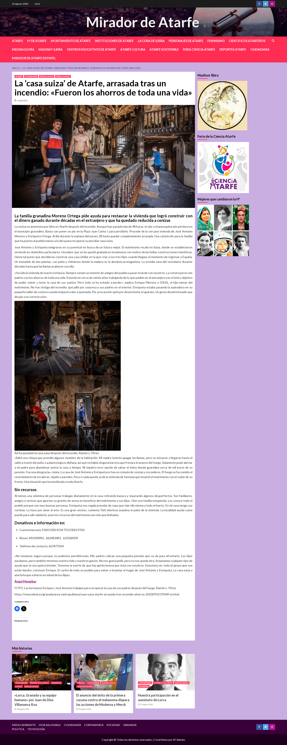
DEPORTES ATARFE (232, 49)
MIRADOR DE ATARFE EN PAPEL (34, 58)
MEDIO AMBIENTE (24, 724)
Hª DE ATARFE (37, 41)
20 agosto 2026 (23, 709)
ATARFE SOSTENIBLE (164, 49)
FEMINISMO (216, 41)
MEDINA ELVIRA (23, 49)
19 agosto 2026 (147, 704)
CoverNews (161, 739)
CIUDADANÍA (259, 49)
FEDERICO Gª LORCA (39, 683)
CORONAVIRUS (93, 724)
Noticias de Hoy (46, 76)
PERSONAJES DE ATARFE (186, 41)
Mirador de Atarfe (142, 21)
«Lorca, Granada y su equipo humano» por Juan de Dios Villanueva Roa (35, 699)
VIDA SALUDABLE (85, 686)
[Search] (273, 41)
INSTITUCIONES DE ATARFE (114, 41)
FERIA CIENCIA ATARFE (199, 49)
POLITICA (18, 729)
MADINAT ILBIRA (51, 49)
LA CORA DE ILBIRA (151, 41)
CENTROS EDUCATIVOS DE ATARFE (91, 49)
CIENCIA (81, 683)
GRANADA (56, 683)
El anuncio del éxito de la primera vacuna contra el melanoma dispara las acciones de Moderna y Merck (102, 699)
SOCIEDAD (144, 686)
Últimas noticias (63, 76)
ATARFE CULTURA (132, 49)
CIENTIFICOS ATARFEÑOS (247, 41)
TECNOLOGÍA (36, 729)
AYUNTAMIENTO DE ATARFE (71, 41)
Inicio (37, 3)
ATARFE (17, 41)
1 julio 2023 (22, 100)
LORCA (18, 686)
